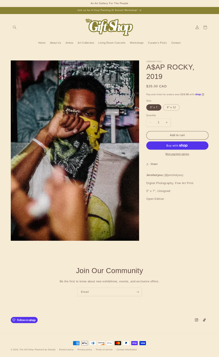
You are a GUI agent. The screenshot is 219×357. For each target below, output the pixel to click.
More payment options (177, 154)
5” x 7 (153, 107)
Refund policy (66, 350)
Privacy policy (85, 350)
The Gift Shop (27, 350)
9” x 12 (171, 107)
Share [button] (154, 164)
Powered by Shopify (45, 350)
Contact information (127, 350)
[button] (15, 27)
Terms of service (104, 350)
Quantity (151, 115)
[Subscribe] (138, 292)
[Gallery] (75, 150)
